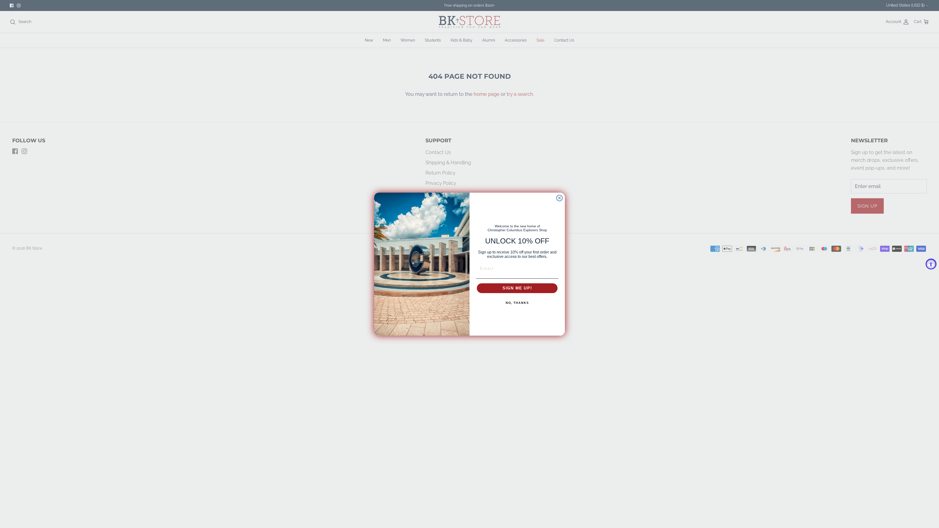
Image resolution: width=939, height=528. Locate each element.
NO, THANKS (517, 303)
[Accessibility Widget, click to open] (931, 264)
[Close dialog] (559, 198)
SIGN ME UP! (517, 288)
